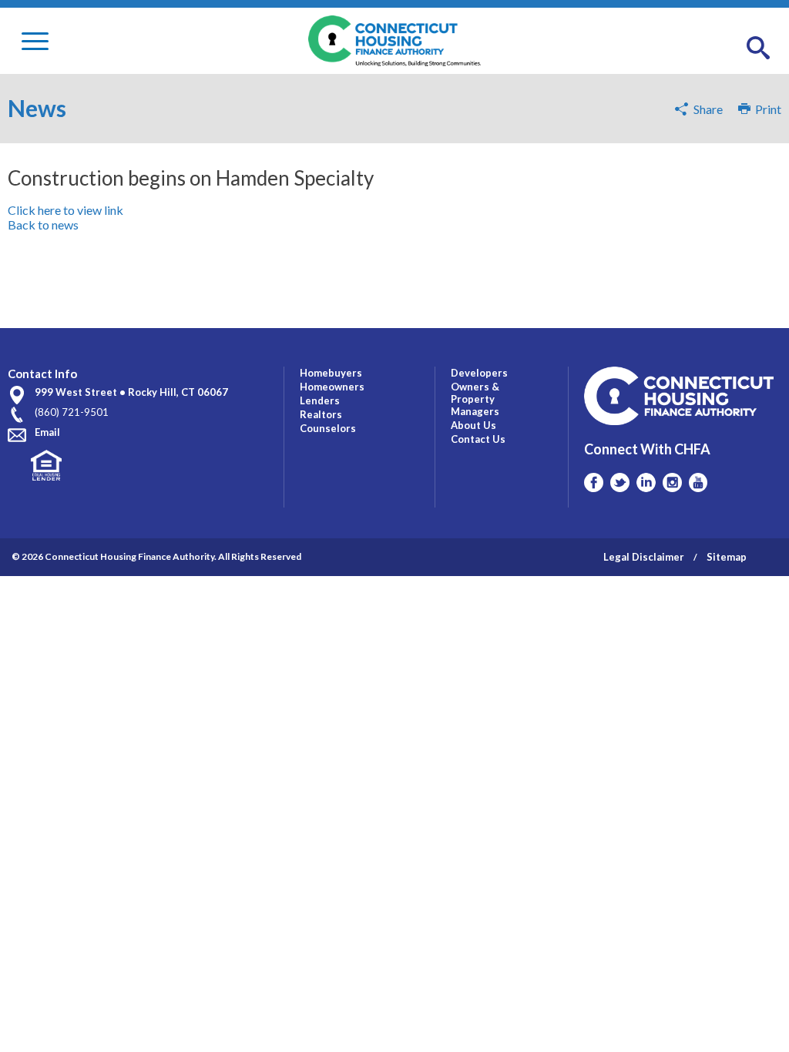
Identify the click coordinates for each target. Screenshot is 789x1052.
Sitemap (727, 557)
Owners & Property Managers (475, 398)
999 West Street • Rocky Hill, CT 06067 (131, 392)
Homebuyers (331, 373)
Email (47, 432)
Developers (479, 373)
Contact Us (478, 439)
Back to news (43, 224)
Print (765, 109)
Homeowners (332, 386)
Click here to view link (65, 210)
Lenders (320, 400)
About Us (473, 425)
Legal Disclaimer (643, 557)
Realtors (321, 414)
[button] (758, 48)
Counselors (328, 428)
